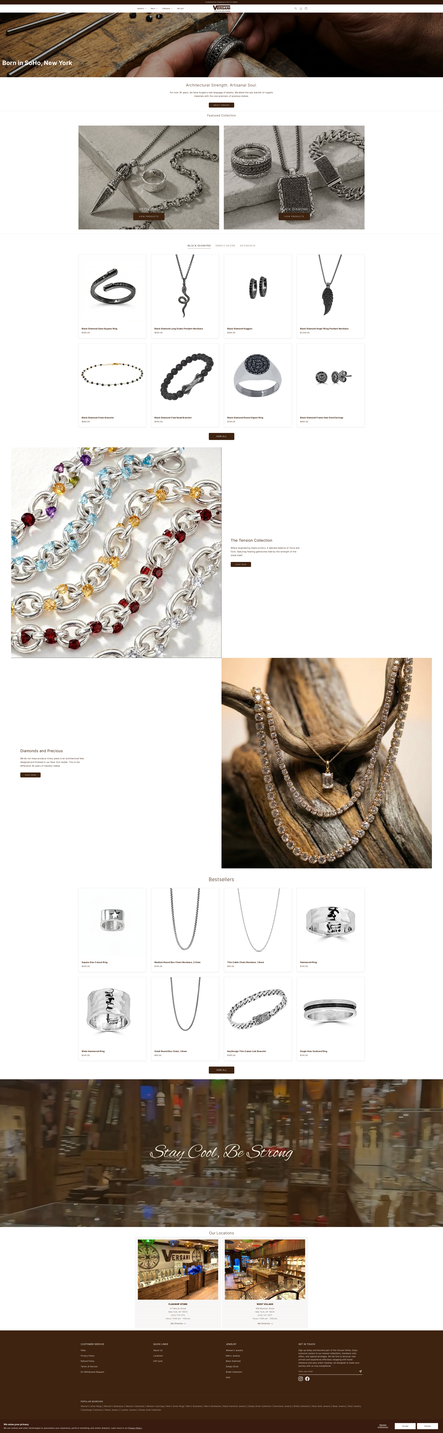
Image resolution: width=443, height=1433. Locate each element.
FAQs (83, 1350)
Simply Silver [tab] (225, 245)
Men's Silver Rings (175, 1406)
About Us (158, 1350)
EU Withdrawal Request (92, 1372)
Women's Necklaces (114, 1406)
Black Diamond (233, 1361)
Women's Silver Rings (91, 1406)
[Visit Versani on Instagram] (300, 1379)
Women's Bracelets (135, 1406)
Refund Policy (87, 1361)
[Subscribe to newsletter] (360, 1371)
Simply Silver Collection (259, 1406)
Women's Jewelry (234, 1350)
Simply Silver (232, 1366)
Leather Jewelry (129, 1410)
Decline (427, 1426)
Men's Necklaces (212, 1406)
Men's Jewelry (233, 1356)
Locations (158, 1356)
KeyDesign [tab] (247, 245)
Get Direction (177, 1323)
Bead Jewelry (339, 1406)
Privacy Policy (87, 1356)
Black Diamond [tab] (199, 245)
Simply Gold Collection (150, 1410)
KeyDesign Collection (92, 1410)
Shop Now (240, 564)
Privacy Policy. (135, 1428)
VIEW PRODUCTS (149, 216)
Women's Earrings (155, 1406)
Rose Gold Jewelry (321, 1406)
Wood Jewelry (112, 1410)
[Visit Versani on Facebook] (307, 1379)
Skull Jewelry (354, 1406)
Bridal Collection (234, 1372)
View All (221, 436)
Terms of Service (89, 1366)
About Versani (221, 105)
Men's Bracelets (194, 1406)
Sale (228, 1377)
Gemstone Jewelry (282, 1406)
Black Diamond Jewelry (234, 1406)
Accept (405, 1426)
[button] (295, 8)
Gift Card (157, 1361)
